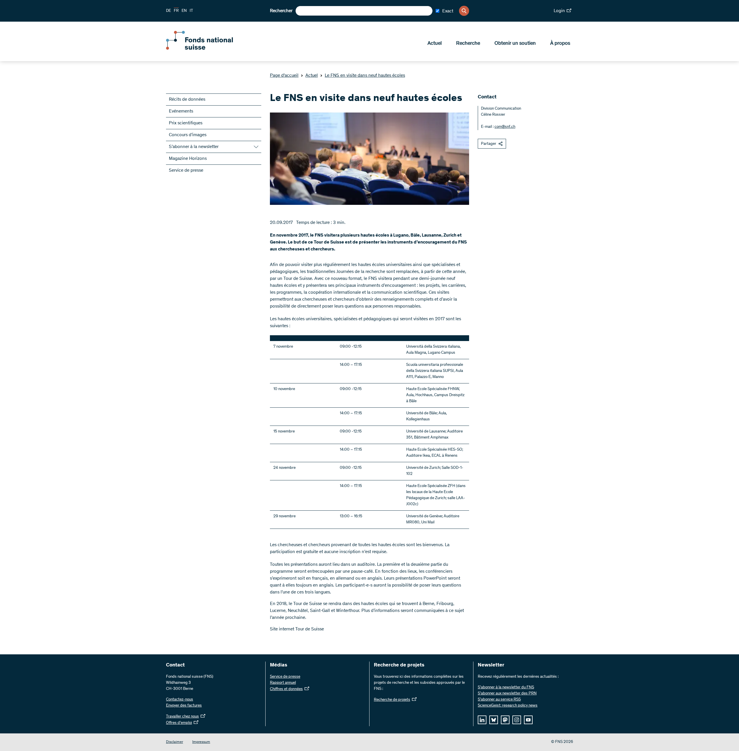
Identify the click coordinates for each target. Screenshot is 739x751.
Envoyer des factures (184, 706)
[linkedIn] (482, 720)
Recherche (468, 43)
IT (191, 11)
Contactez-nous (179, 700)
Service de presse (186, 170)
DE (168, 11)
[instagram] (516, 720)
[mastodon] (505, 720)
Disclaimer (174, 742)
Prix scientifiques (185, 123)
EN (184, 11)
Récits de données (187, 99)
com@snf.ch (504, 127)
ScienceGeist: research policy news (508, 706)
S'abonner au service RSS (499, 700)
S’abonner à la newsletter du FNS (506, 688)
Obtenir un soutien (515, 43)
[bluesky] (493, 720)
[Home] (208, 48)
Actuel (435, 43)
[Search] (464, 11)
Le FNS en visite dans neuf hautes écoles (365, 75)
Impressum (201, 742)
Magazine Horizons (188, 158)
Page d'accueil (284, 75)
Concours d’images (187, 135)
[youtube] (528, 720)
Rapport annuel (283, 683)
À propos (560, 43)
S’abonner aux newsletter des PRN (507, 694)
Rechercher (281, 11)
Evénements (181, 111)
